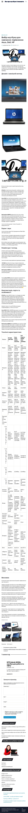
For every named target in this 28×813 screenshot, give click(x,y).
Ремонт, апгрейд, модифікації (8, 778)
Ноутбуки (4, 763)
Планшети (4, 764)
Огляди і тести (5, 773)
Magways (23, 811)
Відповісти (9, 674)
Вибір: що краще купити (7, 775)
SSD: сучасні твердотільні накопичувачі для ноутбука (13, 730)
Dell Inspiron (9, 644)
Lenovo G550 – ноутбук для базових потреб (13, 796)
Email (5, 701)
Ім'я (5, 696)
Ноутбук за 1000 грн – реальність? (11, 798)
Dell (5, 34)
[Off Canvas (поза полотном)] (2, 1)
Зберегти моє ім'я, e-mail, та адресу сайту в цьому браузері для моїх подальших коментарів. (14, 713)
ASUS (3, 34)
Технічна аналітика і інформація (9, 780)
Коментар (6, 686)
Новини (3, 782)
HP (6, 34)
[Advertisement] (14, 18)
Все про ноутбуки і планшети (14, 1)
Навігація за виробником (7, 766)
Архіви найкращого (6, 786)
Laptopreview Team (7, 45)
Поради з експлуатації (6, 777)
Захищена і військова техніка (8, 784)
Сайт (5, 706)
